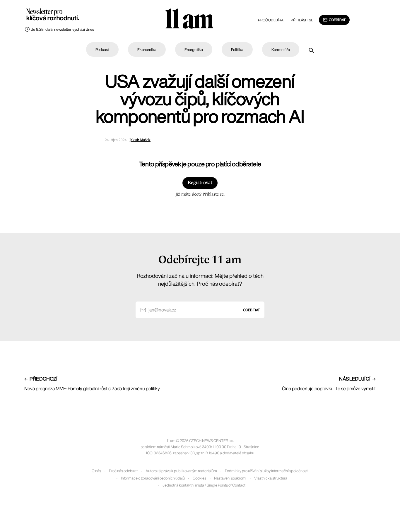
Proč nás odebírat (123, 471)
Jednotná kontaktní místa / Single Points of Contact (204, 485)
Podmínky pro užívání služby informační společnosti (266, 471)
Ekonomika (146, 50)
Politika (237, 50)
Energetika (193, 50)
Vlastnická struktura (270, 478)
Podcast (102, 50)
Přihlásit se (302, 20)
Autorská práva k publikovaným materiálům (181, 471)
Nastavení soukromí (230, 478)
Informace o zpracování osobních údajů (153, 478)
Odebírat (337, 20)
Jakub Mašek (140, 140)
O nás (96, 471)
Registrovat (200, 183)
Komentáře (280, 50)
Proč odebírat (271, 20)
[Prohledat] (311, 50)
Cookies (199, 478)
